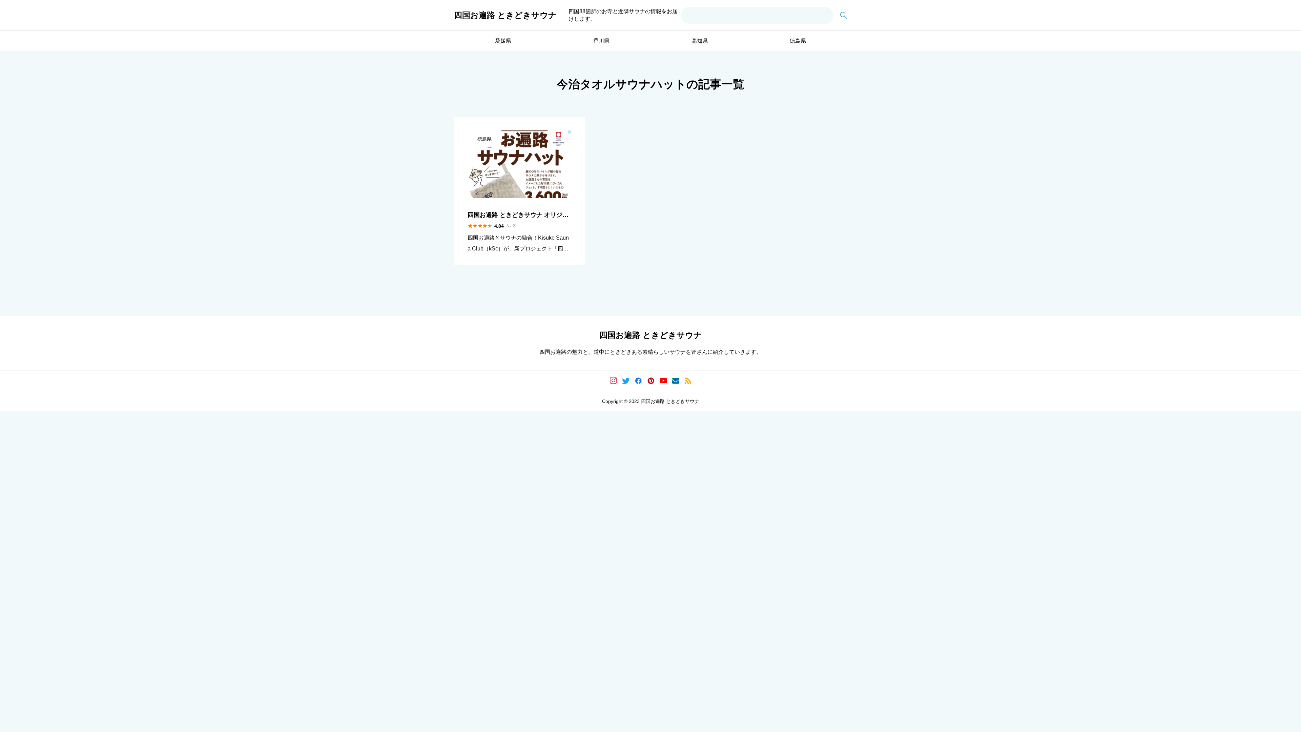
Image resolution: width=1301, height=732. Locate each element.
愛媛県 (503, 41)
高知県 (699, 41)
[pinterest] (651, 380)
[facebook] (638, 380)
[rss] (687, 380)
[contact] (675, 380)
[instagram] (613, 380)
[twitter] (625, 380)
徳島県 (798, 41)
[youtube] (663, 380)
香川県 (601, 41)
